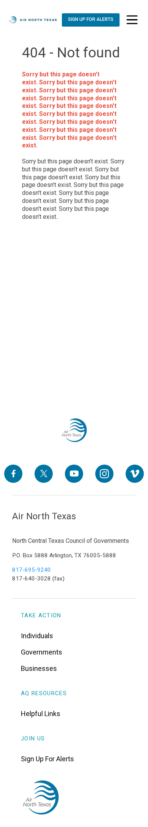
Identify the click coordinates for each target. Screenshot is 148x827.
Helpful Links (40, 714)
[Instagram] (104, 474)
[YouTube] (74, 474)
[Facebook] (13, 474)
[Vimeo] (135, 474)
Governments (41, 652)
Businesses (39, 668)
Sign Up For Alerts (47, 759)
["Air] (32, 20)
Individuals (37, 636)
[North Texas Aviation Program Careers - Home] (74, 430)
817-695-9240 (31, 569)
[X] (44, 474)
